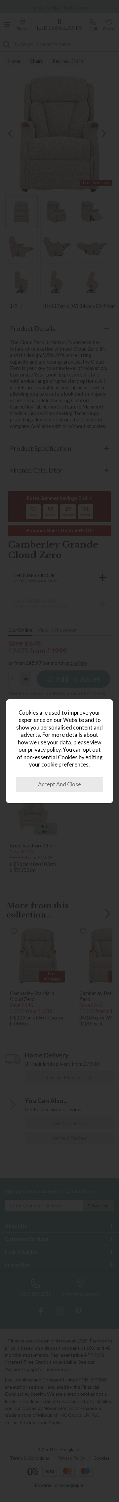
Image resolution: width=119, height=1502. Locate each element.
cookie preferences (65, 764)
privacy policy (44, 749)
